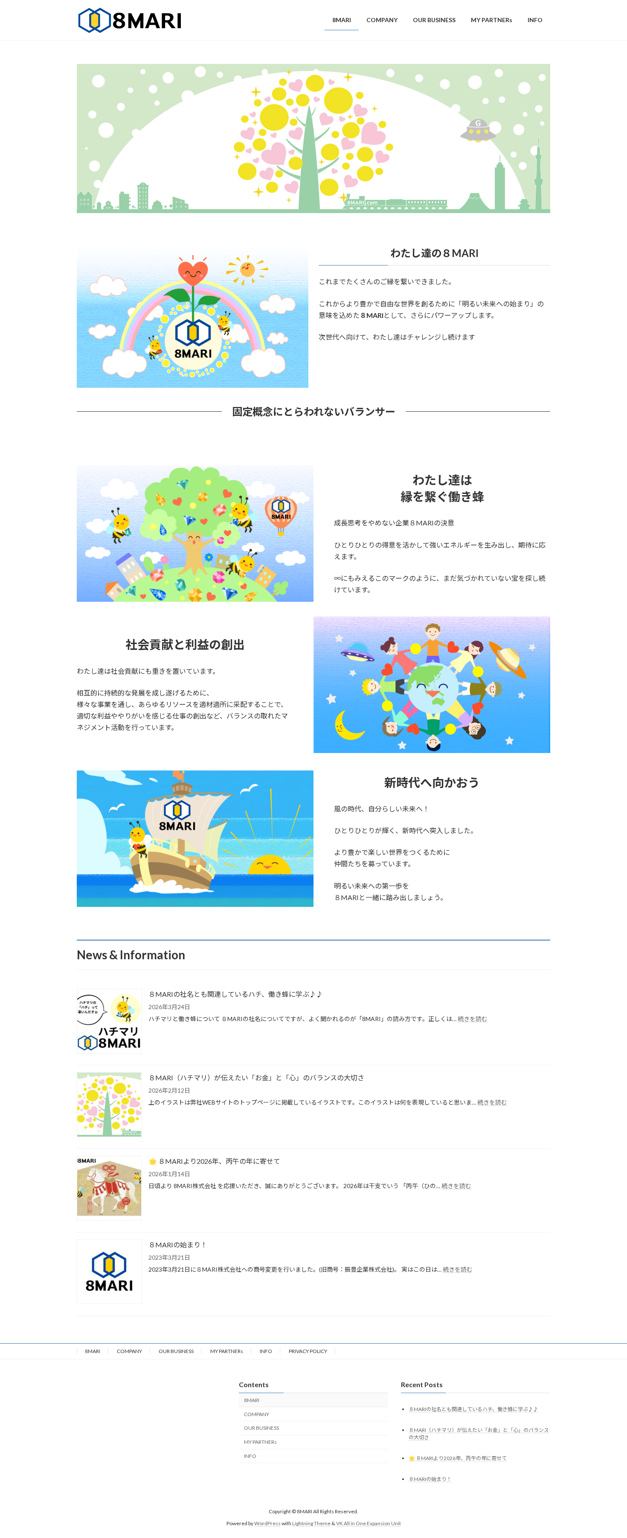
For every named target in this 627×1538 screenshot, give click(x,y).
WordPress (267, 1523)
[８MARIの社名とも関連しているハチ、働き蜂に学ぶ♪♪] (109, 1022)
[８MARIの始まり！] (109, 1272)
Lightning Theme (311, 1523)
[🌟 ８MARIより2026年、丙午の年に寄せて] (109, 1189)
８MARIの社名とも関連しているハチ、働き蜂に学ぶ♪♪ (235, 994)
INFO (266, 1351)
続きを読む (473, 1018)
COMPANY (129, 1351)
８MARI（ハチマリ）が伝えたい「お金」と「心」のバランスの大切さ (256, 1077)
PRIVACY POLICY (308, 1351)
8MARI (92, 1351)
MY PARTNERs (226, 1351)
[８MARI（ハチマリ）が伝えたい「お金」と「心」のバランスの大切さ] (109, 1105)
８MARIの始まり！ (177, 1245)
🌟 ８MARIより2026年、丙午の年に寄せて (214, 1161)
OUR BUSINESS (176, 1351)
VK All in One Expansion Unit (368, 1523)
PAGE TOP (605, 1484)
